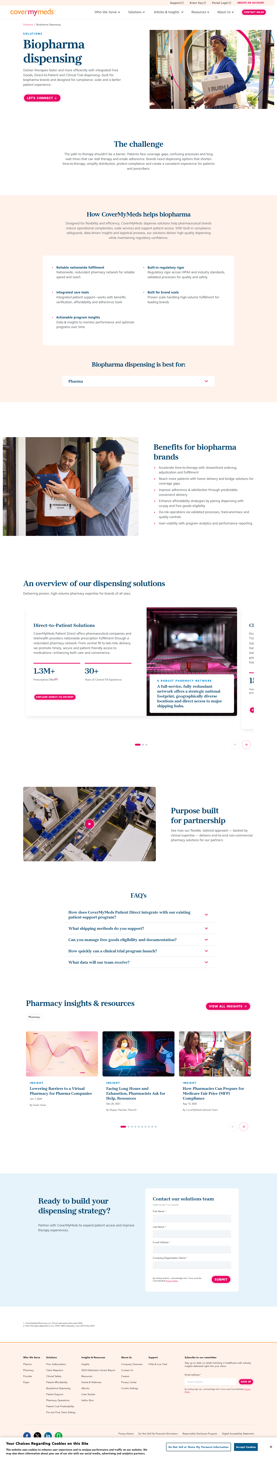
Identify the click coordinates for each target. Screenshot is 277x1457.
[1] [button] (56, 679)
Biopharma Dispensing (58, 1388)
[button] (34, 1017)
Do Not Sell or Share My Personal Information (198, 1447)
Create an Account (250, 2)
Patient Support (54, 1394)
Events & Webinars (91, 1382)
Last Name (159, 1226)
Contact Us (127, 1370)
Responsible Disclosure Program (200, 1433)
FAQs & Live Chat (157, 1364)
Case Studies (88, 1394)
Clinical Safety (53, 1376)
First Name (159, 1211)
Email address (193, 1374)
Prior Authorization (56, 1364)
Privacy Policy (172, 1281)
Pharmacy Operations (57, 1400)
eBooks (85, 1388)
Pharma (27, 1364)
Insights (85, 1364)
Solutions (28, 24)
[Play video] (89, 824)
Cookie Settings (129, 1388)
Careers (125, 1376)
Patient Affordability (56, 1382)
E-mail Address (161, 1242)
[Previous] (235, 744)
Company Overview (131, 1364)
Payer (26, 1382)
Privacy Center (129, 1382)
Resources (86, 1376)
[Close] (271, 1447)
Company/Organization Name (170, 1257)
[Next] (246, 744)
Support (175, 2)
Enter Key (196, 2)
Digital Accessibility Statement (238, 1433)
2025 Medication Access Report (98, 1370)
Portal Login (220, 2)
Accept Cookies (246, 1447)
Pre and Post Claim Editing (60, 1412)
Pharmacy (28, 1370)
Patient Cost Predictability (60, 1406)
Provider (27, 1376)
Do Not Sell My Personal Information (158, 1433)
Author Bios (87, 1400)
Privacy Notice (126, 1433)
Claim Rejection (54, 1370)
